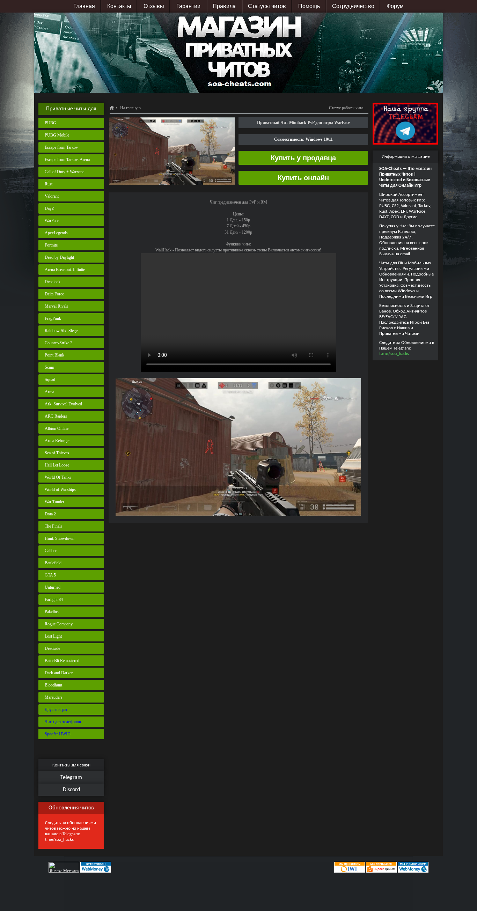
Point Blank (54, 355)
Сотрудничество (353, 6)
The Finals (53, 526)
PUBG (50, 122)
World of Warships (60, 489)
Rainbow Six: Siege (61, 330)
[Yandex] (381, 867)
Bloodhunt (53, 685)
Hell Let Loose (57, 465)
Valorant (52, 196)
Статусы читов (267, 6)
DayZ (49, 208)
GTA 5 (50, 575)
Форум (395, 6)
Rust (48, 184)
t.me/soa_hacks (59, 839)
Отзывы (154, 6)
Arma (49, 391)
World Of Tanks (58, 477)
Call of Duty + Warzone (64, 171)
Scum (49, 367)
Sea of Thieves (57, 452)
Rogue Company (59, 624)
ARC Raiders (56, 416)
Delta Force (54, 294)
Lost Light (53, 636)
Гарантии (188, 6)
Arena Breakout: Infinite (65, 269)
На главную (130, 108)
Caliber (51, 550)
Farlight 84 (54, 599)
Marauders (54, 697)
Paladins (52, 611)
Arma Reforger (57, 440)
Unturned (52, 587)
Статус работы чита (346, 107)
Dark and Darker (59, 672)
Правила (224, 6)
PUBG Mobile (57, 135)
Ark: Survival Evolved (63, 404)
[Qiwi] (349, 867)
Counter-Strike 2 (58, 342)
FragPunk (53, 318)
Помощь (309, 6)
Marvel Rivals (56, 306)
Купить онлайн (303, 178)
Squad (50, 379)
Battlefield (53, 562)
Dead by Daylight (59, 257)
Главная (84, 6)
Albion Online (56, 428)
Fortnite (51, 245)
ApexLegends (56, 232)
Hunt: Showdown (59, 538)
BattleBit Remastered (62, 660)
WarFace (52, 220)
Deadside (52, 648)
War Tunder (54, 501)
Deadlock (52, 281)
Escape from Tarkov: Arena (67, 159)
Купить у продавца (303, 158)
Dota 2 (50, 514)
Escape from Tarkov (61, 147)
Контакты (119, 6)
